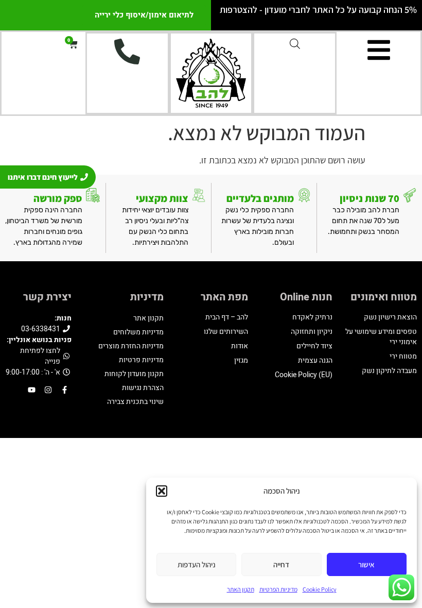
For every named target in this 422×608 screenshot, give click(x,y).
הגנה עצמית (315, 360)
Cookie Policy (320, 589)
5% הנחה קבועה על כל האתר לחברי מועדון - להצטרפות (318, 9)
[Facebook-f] (65, 390)
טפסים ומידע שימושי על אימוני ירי (381, 336)
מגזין (241, 360)
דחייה (281, 564)
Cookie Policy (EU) (303, 374)
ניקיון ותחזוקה (311, 331)
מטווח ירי (403, 356)
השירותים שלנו (226, 331)
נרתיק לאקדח (312, 317)
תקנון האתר (240, 589)
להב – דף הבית (226, 317)
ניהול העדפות (197, 564)
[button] (161, 491)
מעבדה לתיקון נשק (389, 370)
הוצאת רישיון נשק (390, 317)
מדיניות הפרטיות (278, 589)
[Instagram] (48, 390)
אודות (239, 346)
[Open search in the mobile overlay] (295, 43)
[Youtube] (32, 390)
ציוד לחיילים (314, 346)
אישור (366, 564)
